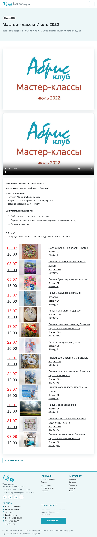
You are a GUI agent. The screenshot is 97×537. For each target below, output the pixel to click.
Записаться (53, 521)
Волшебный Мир (48, 479)
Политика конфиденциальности (36, 530)
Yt (16, 497)
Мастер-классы (47, 488)
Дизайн (72, 491)
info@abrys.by (11, 515)
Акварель (73, 485)
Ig (4, 497)
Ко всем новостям (14, 460)
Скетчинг (72, 482)
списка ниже (44, 216)
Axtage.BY (36, 534)
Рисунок (72, 488)
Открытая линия (12, 509)
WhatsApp (9, 512)
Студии (44, 482)
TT (21, 497)
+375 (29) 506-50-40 (13, 506)
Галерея (44, 491)
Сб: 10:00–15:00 (12, 521)
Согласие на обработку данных (62, 530)
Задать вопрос (11, 524)
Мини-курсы (46, 485)
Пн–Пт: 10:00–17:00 (13, 518)
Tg (10, 497)
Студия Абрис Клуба (19, 197)
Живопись (73, 479)
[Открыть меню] (91, 4)
